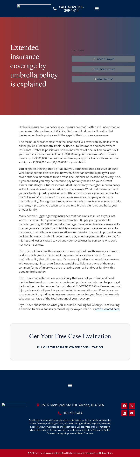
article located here (107, 309)
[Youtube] (132, 413)
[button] (96, 8)
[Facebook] (124, 406)
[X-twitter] (132, 406)
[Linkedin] (124, 413)
